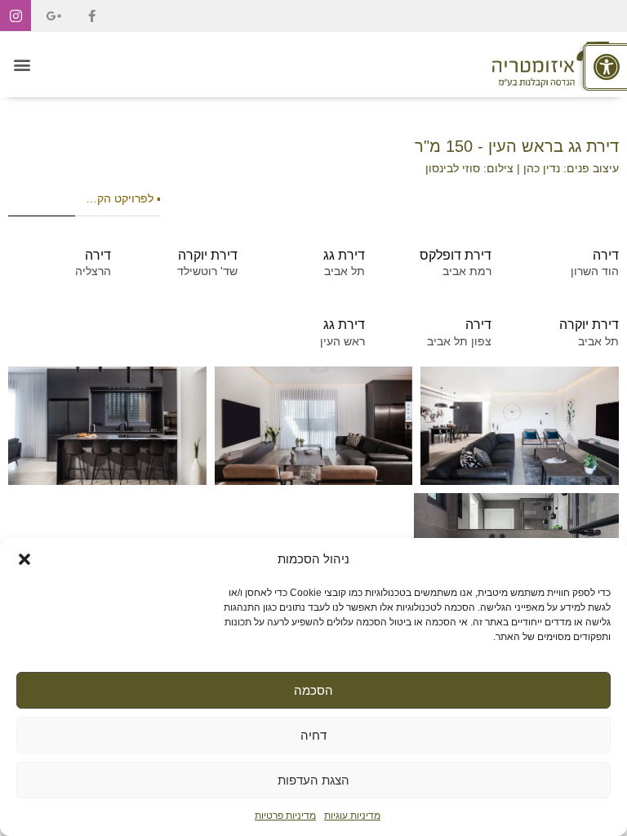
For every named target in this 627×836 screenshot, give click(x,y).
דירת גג (344, 255)
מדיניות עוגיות (352, 815)
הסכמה (313, 690)
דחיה (313, 735)
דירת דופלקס (455, 255)
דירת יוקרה (208, 255)
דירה (606, 255)
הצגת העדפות (313, 780)
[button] (24, 559)
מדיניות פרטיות (285, 815)
